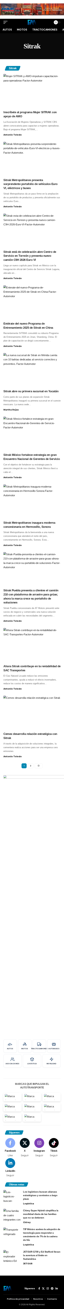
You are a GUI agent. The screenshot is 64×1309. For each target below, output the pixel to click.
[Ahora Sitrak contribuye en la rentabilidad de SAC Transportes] (32, 645)
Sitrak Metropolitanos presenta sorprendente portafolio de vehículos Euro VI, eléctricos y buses (30, 184)
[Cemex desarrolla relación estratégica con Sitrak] (32, 713)
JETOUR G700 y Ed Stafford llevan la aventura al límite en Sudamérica (41, 1255)
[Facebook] (10, 1147)
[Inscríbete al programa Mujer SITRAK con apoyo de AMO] (32, 91)
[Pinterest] (52, 1288)
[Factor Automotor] (31, 22)
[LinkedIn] (10, 1167)
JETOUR (27, 1263)
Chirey (27, 1222)
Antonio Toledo (12, 134)
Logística (28, 1203)
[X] (25, 1147)
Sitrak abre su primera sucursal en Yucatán (30, 391)
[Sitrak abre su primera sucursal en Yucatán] (32, 370)
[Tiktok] (54, 1147)
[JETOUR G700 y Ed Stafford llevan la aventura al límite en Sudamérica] (11, 1256)
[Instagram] (39, 1147)
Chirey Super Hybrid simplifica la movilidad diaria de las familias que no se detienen (40, 1214)
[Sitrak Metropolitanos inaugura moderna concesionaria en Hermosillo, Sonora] (32, 501)
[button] (6, 22)
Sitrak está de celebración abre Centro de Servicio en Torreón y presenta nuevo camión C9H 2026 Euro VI (29, 256)
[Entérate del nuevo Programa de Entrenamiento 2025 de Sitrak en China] (32, 302)
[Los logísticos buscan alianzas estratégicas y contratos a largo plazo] (11, 1196)
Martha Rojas (11, 409)
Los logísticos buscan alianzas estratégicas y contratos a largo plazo (40, 1195)
